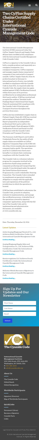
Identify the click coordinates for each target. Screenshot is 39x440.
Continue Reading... (9, 239)
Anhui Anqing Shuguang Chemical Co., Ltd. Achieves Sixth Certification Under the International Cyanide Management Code (19, 234)
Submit (7, 321)
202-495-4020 (11, 366)
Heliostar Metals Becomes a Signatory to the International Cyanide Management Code (18, 273)
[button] (29, 5)
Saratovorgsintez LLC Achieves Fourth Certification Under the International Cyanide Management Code (18, 260)
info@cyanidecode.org (14, 368)
